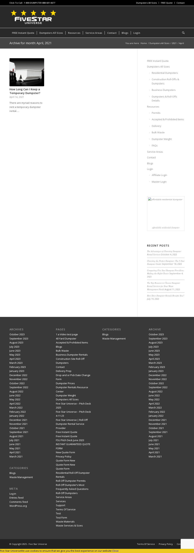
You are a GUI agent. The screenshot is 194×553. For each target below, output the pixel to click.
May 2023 (14, 354)
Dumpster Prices (65, 383)
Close (115, 550)
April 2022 (14, 403)
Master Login (159, 181)
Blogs (150, 163)
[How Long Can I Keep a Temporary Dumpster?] (26, 72)
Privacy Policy (63, 456)
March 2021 (16, 456)
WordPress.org (18, 505)
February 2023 (17, 367)
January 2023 (16, 371)
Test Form (61, 517)
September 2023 (18, 338)
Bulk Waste (158, 132)
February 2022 (17, 411)
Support (60, 505)
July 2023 (14, 346)
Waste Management (21, 477)
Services (61, 501)
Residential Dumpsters (165, 73)
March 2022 (16, 407)
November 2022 (18, 379)
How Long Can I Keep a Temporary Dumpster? (24, 91)
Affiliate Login (159, 175)
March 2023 (16, 362)
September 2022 (18, 387)
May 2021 (14, 448)
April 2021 (14, 452)
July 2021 (14, 440)
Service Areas (155, 151)
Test (58, 513)
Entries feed (16, 497)
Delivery (156, 126)
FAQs (155, 145)
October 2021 (17, 428)
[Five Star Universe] (33, 17)
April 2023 (14, 359)
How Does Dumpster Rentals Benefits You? (165, 295)
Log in (12, 493)
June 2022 (14, 395)
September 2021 (18, 432)
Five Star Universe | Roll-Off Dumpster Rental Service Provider (72, 424)
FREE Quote (167, 2)
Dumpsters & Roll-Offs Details (164, 98)
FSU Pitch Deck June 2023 (70, 440)
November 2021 (18, 424)
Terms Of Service (66, 509)
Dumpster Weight (162, 139)
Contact (181, 2)
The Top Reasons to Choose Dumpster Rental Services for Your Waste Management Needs (163, 286)
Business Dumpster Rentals (72, 354)
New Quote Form (65, 452)
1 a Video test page (67, 334)
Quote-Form (63, 468)
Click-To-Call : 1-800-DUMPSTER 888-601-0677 (32, 2)
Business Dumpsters (164, 90)
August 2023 (16, 342)
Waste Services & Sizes (69, 525)
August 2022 (16, 391)
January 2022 (16, 415)
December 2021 (18, 420)
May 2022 (14, 399)
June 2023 (14, 350)
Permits (156, 113)
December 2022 (18, 375)
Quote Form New (65, 460)
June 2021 (14, 444)
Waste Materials (65, 521)
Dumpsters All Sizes (146, 2)
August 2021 (16, 436)
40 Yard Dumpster (66, 338)
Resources (153, 106)
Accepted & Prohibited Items (168, 119)
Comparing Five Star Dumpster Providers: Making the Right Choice (165, 272)
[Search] (182, 33)
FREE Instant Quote (158, 61)
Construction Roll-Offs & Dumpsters (165, 81)
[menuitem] (146, 3)
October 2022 (17, 383)
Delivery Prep (63, 371)
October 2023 (17, 334)
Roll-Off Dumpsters (67, 493)
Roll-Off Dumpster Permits (71, 480)
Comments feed (18, 502)
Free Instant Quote (66, 432)
